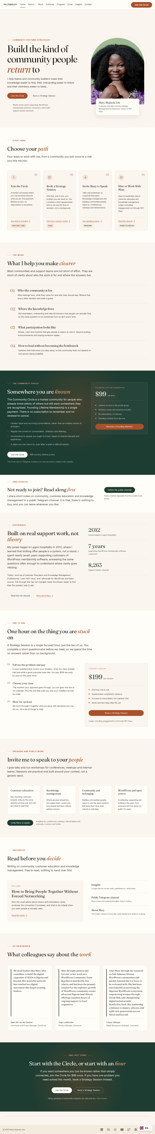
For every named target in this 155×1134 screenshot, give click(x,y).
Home (22, 4)
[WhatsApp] (115, 1129)
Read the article (18, 915)
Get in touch (102, 1098)
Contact (88, 4)
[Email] (122, 1129)
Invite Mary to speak (20, 823)
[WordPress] (136, 1129)
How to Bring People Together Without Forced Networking (45, 893)
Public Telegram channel (105, 897)
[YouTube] (108, 1129)
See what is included (19, 221)
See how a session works (57, 221)
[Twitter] (129, 1129)
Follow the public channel (120, 490)
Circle (70, 4)
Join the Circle (141, 5)
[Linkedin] (102, 1129)
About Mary (98, 910)
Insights (78, 4)
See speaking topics (90, 221)
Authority (50, 4)
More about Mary (43, 596)
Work (40, 4)
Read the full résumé (20, 596)
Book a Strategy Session (44, 96)
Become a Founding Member (119, 426)
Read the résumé (125, 221)
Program (61, 4)
